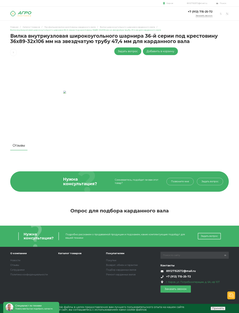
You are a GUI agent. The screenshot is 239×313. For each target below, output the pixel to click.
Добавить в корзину (160, 51)
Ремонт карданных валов (121, 274)
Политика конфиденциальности (29, 274)
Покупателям (115, 253)
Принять (218, 308)
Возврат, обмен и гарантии (122, 265)
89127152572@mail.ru (196, 3)
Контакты (167, 265)
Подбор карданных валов (121, 269)
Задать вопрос (128, 51)
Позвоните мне (180, 181)
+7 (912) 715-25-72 (199, 11)
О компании (18, 253)
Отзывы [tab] (19, 145)
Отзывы (14, 265)
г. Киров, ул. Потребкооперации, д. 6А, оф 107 (193, 282)
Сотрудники (17, 269)
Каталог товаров (69, 253)
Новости (15, 260)
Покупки (111, 260)
